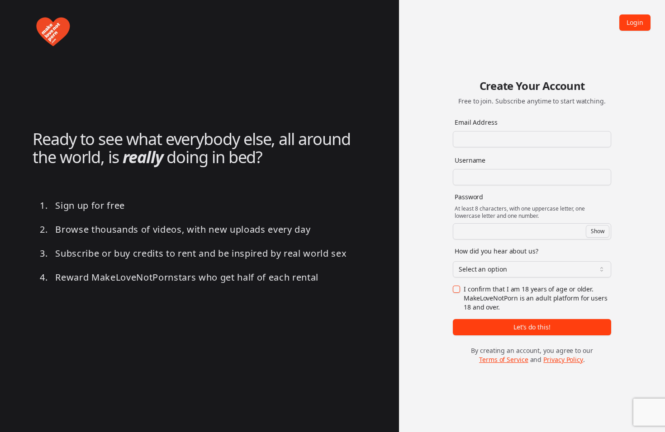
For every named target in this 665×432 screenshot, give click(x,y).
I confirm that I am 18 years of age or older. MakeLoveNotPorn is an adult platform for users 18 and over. (536, 298)
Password (469, 197)
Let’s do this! (532, 327)
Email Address (476, 122)
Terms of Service (503, 359)
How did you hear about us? (496, 251)
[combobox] (532, 269)
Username (470, 160)
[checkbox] (456, 289)
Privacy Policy (563, 359)
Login (635, 22)
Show (597, 231)
